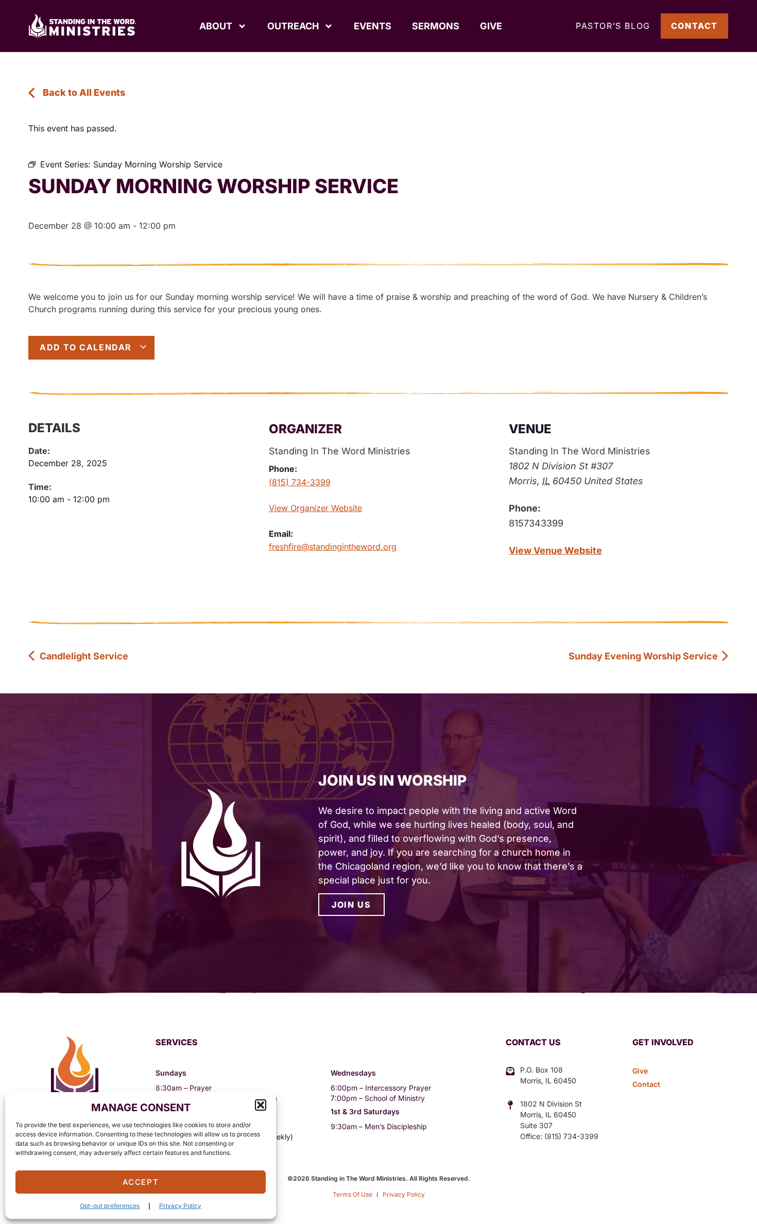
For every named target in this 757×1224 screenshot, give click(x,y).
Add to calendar (87, 347)
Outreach (293, 26)
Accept (141, 1182)
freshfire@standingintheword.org (333, 546)
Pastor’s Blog (613, 26)
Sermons (435, 26)
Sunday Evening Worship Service (644, 656)
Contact (694, 26)
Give (491, 26)
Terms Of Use (352, 1194)
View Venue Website (555, 550)
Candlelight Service (83, 656)
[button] (260, 1105)
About (215, 26)
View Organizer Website (315, 508)
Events (372, 26)
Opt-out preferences (110, 1206)
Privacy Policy (180, 1206)
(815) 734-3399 (300, 482)
